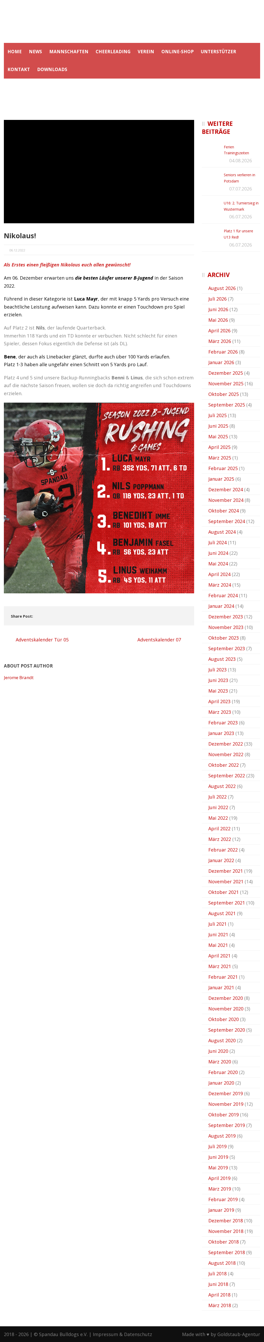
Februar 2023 (223, 722)
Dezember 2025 (225, 373)
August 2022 (222, 786)
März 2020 (219, 1062)
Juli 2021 (217, 924)
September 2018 (226, 1252)
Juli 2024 (217, 542)
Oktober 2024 (223, 511)
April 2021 (219, 956)
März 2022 (219, 839)
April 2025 (219, 447)
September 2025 (226, 405)
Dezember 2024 (225, 489)
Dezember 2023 (225, 617)
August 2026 (222, 288)
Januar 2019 (221, 1210)
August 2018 (222, 1263)
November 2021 (225, 881)
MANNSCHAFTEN (68, 52)
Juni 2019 (218, 1157)
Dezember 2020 (225, 998)
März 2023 (219, 712)
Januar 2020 (221, 1083)
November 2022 (225, 754)
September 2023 (226, 648)
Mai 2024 (218, 564)
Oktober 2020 (223, 1019)
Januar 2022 (221, 860)
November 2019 (225, 1104)
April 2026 (219, 330)
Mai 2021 (218, 945)
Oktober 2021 (223, 892)
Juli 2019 (217, 1146)
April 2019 (219, 1178)
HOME (14, 52)
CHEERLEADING (113, 52)
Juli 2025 (217, 415)
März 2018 (219, 1305)
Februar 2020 (223, 1072)
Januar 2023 (221, 733)
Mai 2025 (218, 436)
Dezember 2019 (225, 1093)
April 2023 (219, 701)
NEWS (35, 52)
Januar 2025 (221, 479)
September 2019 (226, 1125)
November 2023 (225, 627)
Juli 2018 (217, 1273)
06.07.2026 (240, 216)
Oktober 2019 (223, 1114)
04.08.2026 (240, 160)
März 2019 (219, 1189)
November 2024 (225, 500)
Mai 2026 (218, 320)
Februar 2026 (223, 352)
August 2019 (222, 1136)
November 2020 (225, 1009)
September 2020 (226, 1030)
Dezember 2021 (225, 871)
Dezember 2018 (225, 1220)
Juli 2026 (217, 299)
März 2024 (219, 585)
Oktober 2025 (223, 394)
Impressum (105, 1334)
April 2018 (219, 1295)
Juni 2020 (218, 1051)
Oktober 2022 (223, 765)
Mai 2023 (218, 691)
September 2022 (226, 775)
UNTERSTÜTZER (218, 52)
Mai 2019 (218, 1167)
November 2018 (225, 1231)
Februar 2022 (223, 850)
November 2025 (225, 383)
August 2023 (222, 659)
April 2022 (219, 828)
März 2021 (219, 966)
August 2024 (222, 532)
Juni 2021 (218, 934)
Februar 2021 (223, 977)
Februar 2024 (223, 595)
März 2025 (219, 458)
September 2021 (226, 903)
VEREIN (146, 52)
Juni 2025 (218, 426)
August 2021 (222, 913)
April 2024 (219, 574)
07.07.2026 (240, 189)
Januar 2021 (221, 987)
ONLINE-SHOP (177, 52)
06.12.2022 (17, 250)
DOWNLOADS (52, 69)
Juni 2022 (218, 807)
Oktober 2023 (223, 638)
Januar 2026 (221, 362)
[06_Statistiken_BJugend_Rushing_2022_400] (99, 171)
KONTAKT (18, 69)
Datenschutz (138, 1334)
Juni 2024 (218, 553)
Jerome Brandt (19, 677)
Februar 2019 (223, 1199)
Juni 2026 (218, 309)
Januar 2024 (221, 606)
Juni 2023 (218, 680)
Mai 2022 (218, 818)
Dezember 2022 (225, 744)
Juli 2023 (217, 669)
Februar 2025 (223, 468)
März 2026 (219, 341)
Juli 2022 (217, 797)
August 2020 (222, 1040)
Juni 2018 (218, 1284)
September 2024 (226, 521)
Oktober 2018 (223, 1242)
